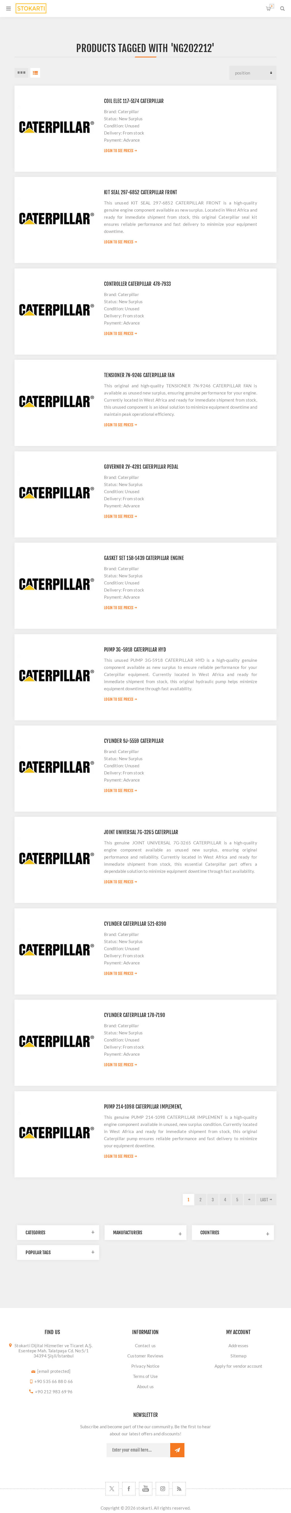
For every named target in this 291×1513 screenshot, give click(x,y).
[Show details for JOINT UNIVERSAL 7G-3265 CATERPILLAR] (56, 859)
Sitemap (238, 1355)
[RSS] (179, 1488)
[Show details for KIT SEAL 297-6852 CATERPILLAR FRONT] (56, 219)
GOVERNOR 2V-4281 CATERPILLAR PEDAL (141, 467)
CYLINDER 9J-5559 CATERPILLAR (134, 741)
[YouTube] (145, 1488)
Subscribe (177, 1450)
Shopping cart (272, 6)
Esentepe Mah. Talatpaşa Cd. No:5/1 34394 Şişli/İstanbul (53, 1353)
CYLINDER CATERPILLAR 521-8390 (135, 924)
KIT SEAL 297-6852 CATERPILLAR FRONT (140, 192)
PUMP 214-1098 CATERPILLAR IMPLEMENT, (143, 1107)
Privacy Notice (145, 1366)
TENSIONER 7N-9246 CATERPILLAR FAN (139, 375)
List (35, 73)
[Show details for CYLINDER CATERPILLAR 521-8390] (56, 950)
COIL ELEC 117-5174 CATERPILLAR (134, 101)
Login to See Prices (118, 150)
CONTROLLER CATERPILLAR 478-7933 (137, 284)
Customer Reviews (145, 1355)
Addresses (238, 1345)
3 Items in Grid (21, 73)
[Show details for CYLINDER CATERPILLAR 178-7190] (56, 1042)
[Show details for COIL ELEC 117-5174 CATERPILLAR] (56, 128)
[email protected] (53, 1371)
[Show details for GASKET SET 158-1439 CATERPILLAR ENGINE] (56, 585)
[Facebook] (129, 1488)
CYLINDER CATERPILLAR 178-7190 (134, 1015)
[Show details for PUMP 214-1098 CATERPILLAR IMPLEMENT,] (56, 1133)
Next (249, 1199)
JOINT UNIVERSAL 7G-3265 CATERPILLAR (141, 832)
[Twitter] (112, 1488)
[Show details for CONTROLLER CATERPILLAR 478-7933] (56, 310)
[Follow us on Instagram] (162, 1488)
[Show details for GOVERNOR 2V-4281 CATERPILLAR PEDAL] (56, 493)
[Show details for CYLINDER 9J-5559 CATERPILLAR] (56, 767)
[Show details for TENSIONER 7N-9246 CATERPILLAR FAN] (56, 402)
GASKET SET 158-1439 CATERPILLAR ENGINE (144, 558)
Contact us (145, 1345)
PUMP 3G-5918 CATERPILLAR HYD (135, 650)
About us (145, 1386)
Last (264, 1199)
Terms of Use (145, 1376)
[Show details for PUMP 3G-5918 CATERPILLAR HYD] (56, 676)
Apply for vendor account (239, 1366)
